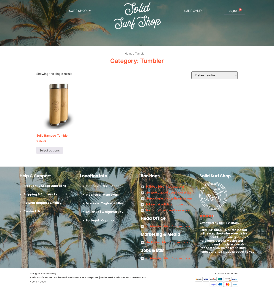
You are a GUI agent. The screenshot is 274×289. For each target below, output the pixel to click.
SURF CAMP (193, 10)
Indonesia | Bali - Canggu (104, 186)
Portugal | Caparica (100, 220)
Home (129, 53)
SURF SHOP (78, 10)
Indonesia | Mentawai (102, 195)
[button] (10, 11)
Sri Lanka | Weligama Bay (104, 212)
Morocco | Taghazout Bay (105, 203)
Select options (49, 150)
